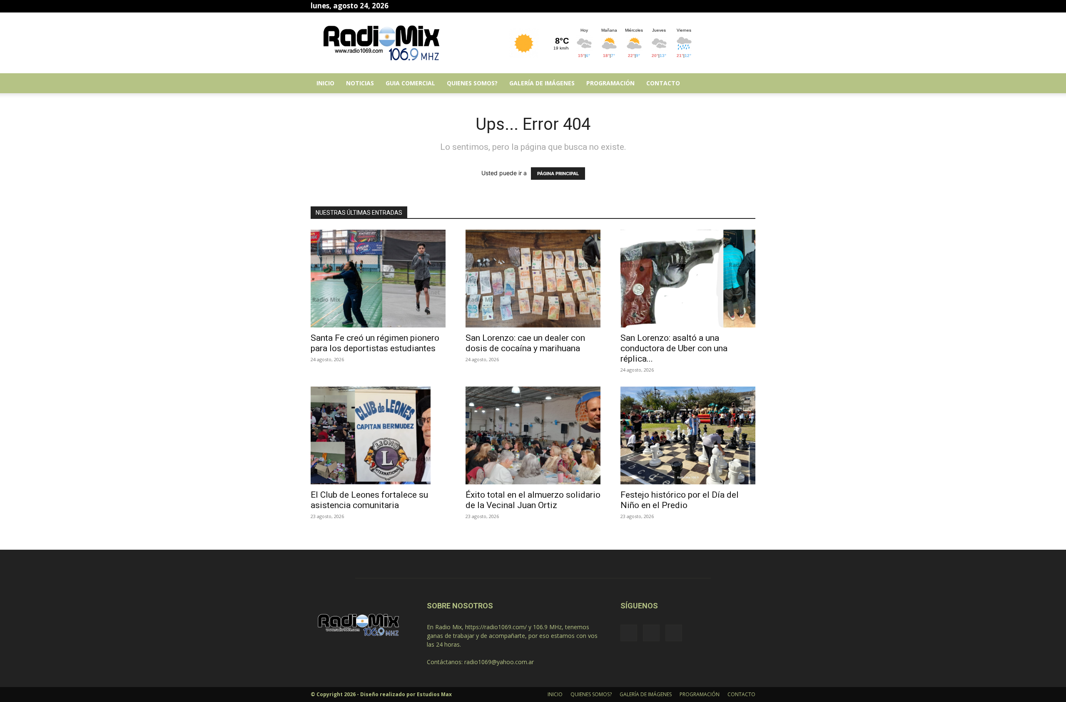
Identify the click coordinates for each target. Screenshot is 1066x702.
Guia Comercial (410, 83)
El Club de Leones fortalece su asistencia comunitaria (369, 500)
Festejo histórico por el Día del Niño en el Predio (679, 500)
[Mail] (735, 6)
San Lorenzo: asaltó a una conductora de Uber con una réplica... (673, 348)
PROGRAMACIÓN (610, 83)
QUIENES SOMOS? (472, 83)
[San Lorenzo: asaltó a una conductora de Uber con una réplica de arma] (687, 278)
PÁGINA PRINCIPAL (558, 173)
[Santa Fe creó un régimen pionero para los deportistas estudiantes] (378, 278)
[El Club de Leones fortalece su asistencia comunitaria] (378, 435)
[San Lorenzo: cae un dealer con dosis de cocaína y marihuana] (533, 278)
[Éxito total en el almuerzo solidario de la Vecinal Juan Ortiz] (533, 435)
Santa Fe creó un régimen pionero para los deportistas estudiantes (375, 343)
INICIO (325, 83)
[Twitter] (749, 6)
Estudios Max (434, 694)
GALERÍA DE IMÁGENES (542, 83)
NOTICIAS (360, 83)
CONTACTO (663, 83)
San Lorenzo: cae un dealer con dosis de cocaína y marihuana (525, 343)
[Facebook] (721, 6)
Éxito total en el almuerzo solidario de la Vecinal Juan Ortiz (533, 500)
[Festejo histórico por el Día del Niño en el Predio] (687, 435)
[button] (745, 84)
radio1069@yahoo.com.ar (499, 662)
